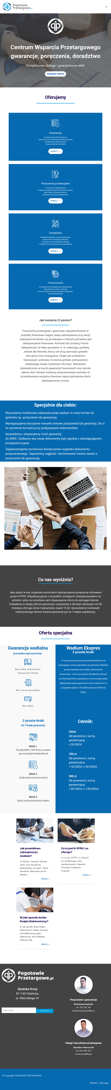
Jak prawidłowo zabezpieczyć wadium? (30, 852)
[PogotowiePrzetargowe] (17, 6)
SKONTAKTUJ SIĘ (44, 1011)
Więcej (45, 879)
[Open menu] (106, 6)
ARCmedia (103, 1083)
